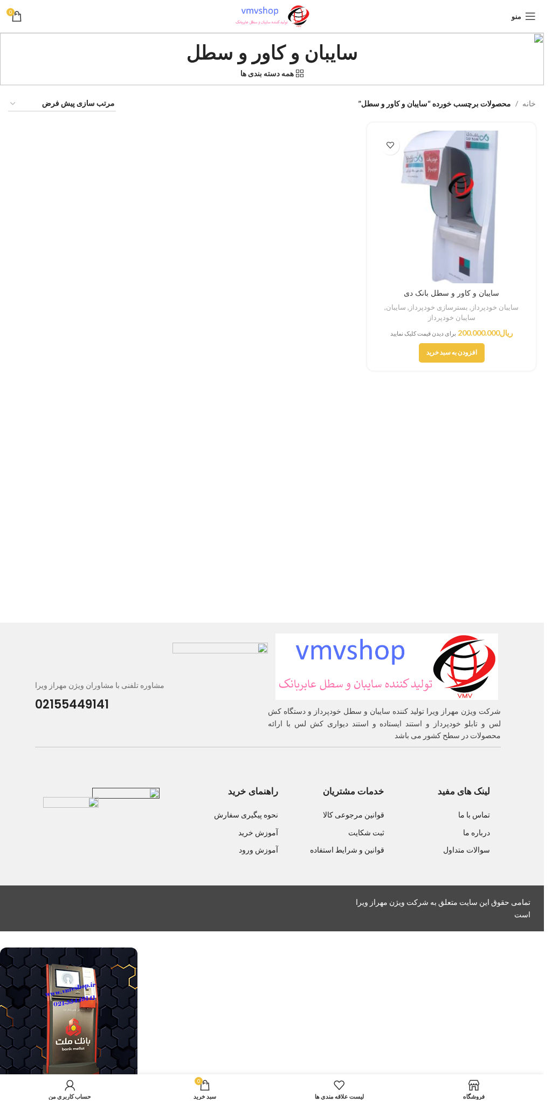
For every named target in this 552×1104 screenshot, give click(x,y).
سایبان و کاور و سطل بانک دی (451, 293)
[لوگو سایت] (272, 15)
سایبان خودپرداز (495, 307)
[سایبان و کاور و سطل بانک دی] (451, 207)
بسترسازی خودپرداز (438, 307)
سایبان (396, 307)
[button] (452, 353)
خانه (529, 103)
